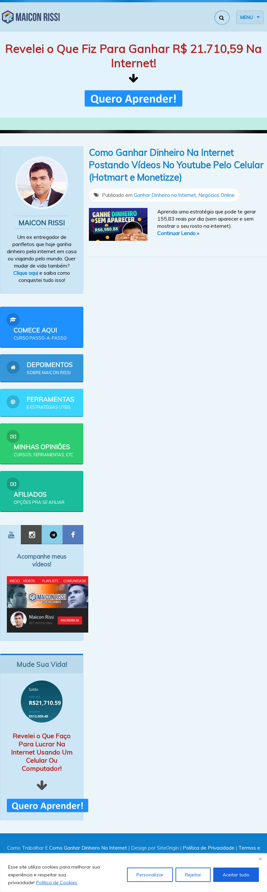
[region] (133, 872)
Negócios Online (216, 195)
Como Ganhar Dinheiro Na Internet (88, 848)
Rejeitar (193, 875)
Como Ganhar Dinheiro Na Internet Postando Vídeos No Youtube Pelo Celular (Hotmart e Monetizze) (176, 165)
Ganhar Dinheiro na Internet (165, 195)
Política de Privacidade (208, 848)
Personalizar (149, 875)
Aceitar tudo (236, 875)
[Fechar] (260, 859)
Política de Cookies (56, 882)
